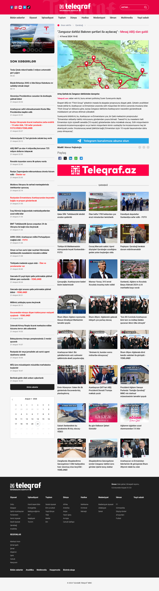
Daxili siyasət (15, 522)
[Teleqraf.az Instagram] (16, 7)
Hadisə (85, 17)
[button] (24, 50)
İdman (113, 17)
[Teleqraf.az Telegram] (24, 7)
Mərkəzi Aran (15, 542)
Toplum (62, 17)
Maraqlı (84, 511)
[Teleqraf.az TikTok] (28, 7)
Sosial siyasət (50, 504)
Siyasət (33, 17)
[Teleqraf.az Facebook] (11, 7)
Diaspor (13, 508)
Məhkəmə (84, 504)
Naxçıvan (13, 562)
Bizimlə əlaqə (69, 570)
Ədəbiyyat (102, 508)
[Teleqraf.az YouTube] (20, 7)
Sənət (100, 511)
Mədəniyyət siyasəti (105, 504)
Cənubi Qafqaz (68, 522)
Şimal (12, 548)
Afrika (65, 504)
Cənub (12, 559)
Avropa (66, 518)
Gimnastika (120, 508)
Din (46, 522)
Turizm (30, 522)
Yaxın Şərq (67, 515)
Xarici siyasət (15, 518)
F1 (117, 504)
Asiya (65, 511)
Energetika (32, 508)
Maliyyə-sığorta (34, 511)
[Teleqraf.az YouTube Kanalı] (103, 170)
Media (47, 518)
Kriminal (84, 508)
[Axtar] (145, 7)
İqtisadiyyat (47, 17)
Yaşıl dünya (49, 511)
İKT (29, 515)
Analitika (13, 529)
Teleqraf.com (62, 98)
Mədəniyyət (99, 17)
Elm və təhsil (50, 508)
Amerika (66, 508)
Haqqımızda (55, 570)
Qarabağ (13, 525)
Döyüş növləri (121, 511)
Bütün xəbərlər (17, 17)
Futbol (118, 518)
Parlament (14, 515)
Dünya (73, 17)
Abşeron (13, 552)
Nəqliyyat (31, 518)
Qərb (12, 555)
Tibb (47, 515)
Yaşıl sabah (143, 17)
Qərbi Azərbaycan (17, 511)
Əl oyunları (120, 515)
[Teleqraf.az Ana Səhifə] (75, 7)
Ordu (12, 504)
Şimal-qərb (14, 545)
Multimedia (127, 17)
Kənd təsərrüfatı (34, 504)
